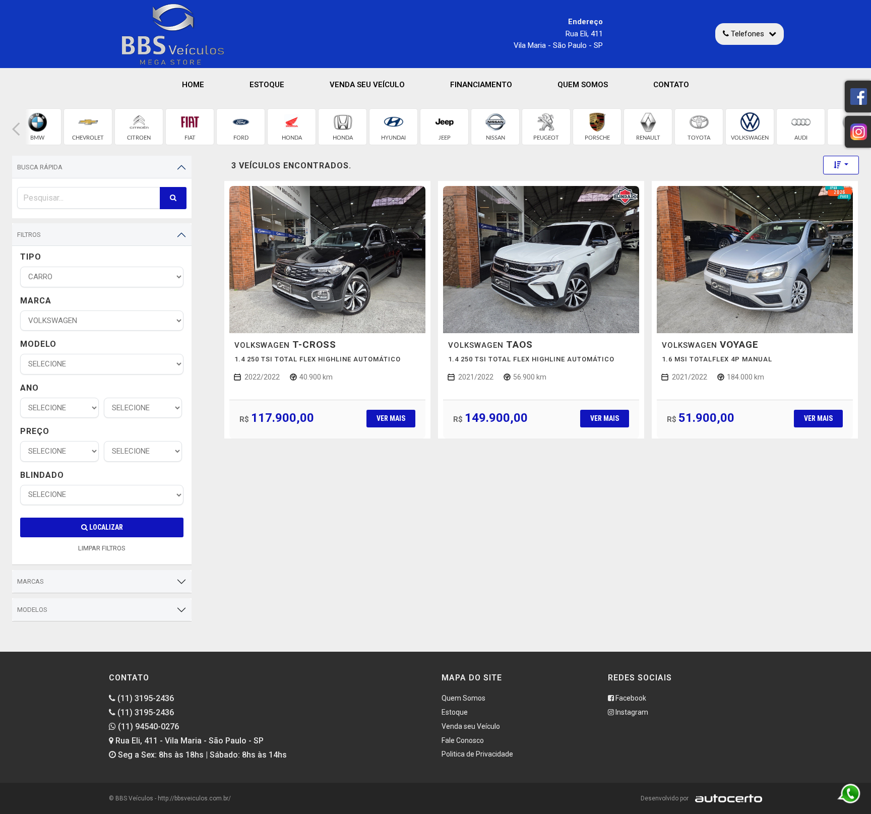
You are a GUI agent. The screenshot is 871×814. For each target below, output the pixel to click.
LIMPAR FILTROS (102, 548)
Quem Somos (582, 84)
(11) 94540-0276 (147, 726)
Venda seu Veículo (367, 84)
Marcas (30, 581)
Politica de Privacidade (477, 754)
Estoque (267, 84)
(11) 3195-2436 (144, 698)
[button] (16, 129)
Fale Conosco (463, 740)
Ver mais (391, 418)
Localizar (105, 527)
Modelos (32, 609)
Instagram (631, 712)
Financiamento (481, 84)
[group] (37, 126)
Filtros (29, 234)
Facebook (630, 698)
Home (193, 84)
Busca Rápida (40, 167)
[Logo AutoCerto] (726, 798)
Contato (671, 84)
